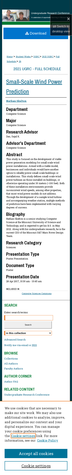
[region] (36, 438)
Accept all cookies (36, 453)
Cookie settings (23, 436)
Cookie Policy (47, 440)
